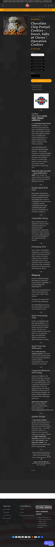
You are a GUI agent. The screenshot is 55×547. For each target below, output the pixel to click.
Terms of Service (6, 515)
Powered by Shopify (32, 539)
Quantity (32, 73)
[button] (2, 5)
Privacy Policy (6, 512)
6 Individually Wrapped (37, 57)
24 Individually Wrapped (37, 64)
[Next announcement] (52, 12)
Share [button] (33, 470)
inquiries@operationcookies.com (42, 410)
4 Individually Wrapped (37, 54)
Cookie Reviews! (6, 509)
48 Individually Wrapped (37, 70)
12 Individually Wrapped (37, 61)
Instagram (22, 512)
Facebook (22, 509)
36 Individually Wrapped (37, 67)
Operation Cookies (25, 539)
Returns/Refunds (7, 518)
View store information (37, 89)
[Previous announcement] (2, 12)
